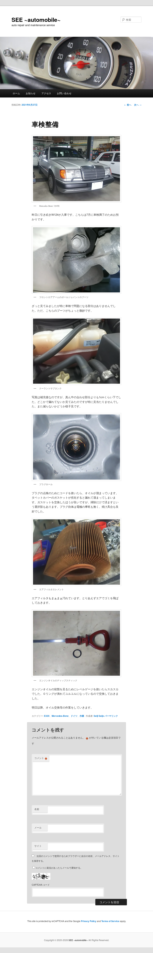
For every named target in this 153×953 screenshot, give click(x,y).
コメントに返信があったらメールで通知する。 (58, 867)
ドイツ (74, 716)
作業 (82, 716)
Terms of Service (110, 921)
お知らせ (30, 93)
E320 (46, 716)
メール (38, 827)
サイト (38, 846)
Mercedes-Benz (60, 716)
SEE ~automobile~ (36, 19)
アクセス (46, 93)
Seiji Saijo (99, 716)
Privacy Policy (88, 921)
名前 (36, 809)
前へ (127, 104)
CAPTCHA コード (41, 884)
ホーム (16, 93)
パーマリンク (111, 716)
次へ (137, 104)
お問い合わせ (64, 93)
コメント (40, 758)
